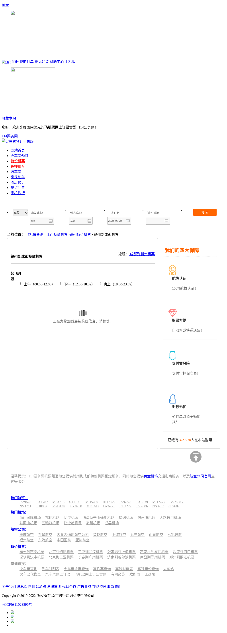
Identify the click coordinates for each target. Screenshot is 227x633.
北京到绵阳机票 (61, 552)
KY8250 (76, 506)
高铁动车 (18, 177)
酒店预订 (18, 182)
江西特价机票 (57, 234)
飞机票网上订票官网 (90, 574)
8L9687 (174, 506)
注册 (15, 61)
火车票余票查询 (76, 569)
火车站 (168, 569)
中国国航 (64, 540)
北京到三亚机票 (61, 557)
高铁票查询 (102, 569)
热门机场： (19, 512)
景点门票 (18, 188)
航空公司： (19, 529)
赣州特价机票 (80, 234)
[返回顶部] (196, 457)
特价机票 (18, 161)
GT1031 (75, 502)
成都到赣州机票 (142, 254)
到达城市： (76, 213)
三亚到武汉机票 (90, 552)
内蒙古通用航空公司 (73, 535)
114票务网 (10, 136)
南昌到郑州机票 (152, 557)
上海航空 (119, 535)
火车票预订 (19, 156)
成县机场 (112, 523)
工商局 (150, 574)
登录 (5, 5)
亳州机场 (93, 523)
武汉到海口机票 (185, 552)
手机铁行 (18, 193)
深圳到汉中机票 (32, 557)
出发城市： (38, 213)
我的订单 (27, 61)
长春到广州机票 (90, 557)
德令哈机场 (73, 523)
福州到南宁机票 (32, 552)
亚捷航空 (82, 540)
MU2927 (158, 502)
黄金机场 (151, 476)
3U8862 (41, 506)
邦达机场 (52, 518)
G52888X (177, 502)
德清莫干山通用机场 (98, 518)
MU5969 (91, 502)
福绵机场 (126, 518)
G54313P (58, 506)
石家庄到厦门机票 (154, 552)
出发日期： (115, 213)
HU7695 (109, 502)
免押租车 (18, 166)
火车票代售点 (30, 574)
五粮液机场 (50, 523)
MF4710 (58, 502)
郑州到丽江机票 (181, 557)
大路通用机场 (170, 518)
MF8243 (92, 506)
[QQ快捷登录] (7, 61)
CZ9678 (25, 502)
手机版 (70, 61)
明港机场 (71, 518)
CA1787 (42, 502)
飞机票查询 (34, 234)
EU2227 (125, 506)
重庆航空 (27, 535)
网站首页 (18, 150)
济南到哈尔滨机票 (121, 557)
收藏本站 (9, 118)
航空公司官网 (200, 476)
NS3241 (25, 506)
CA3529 (142, 502)
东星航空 (45, 535)
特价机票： (19, 546)
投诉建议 (42, 61)
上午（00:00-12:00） (39, 284)
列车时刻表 (50, 569)
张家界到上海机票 (121, 552)
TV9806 (142, 506)
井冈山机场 (28, 523)
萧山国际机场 (30, 518)
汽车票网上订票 (57, 574)
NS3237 (158, 506)
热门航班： (19, 498)
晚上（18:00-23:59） (119, 284)
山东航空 (156, 535)
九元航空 (137, 535)
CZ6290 (125, 502)
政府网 (134, 574)
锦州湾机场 (146, 518)
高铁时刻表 (124, 569)
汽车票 (16, 172)
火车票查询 (28, 569)
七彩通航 (175, 535)
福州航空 (27, 540)
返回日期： (153, 213)
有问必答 (118, 574)
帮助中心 (57, 61)
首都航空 (100, 535)
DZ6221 (109, 506)
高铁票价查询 (148, 569)
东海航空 (45, 540)
